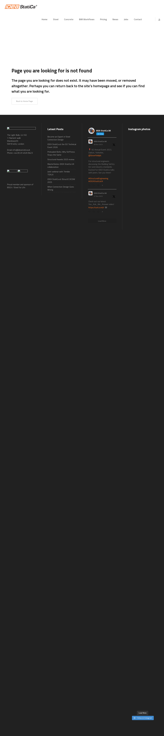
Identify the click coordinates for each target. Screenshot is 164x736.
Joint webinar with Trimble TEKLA (58, 173)
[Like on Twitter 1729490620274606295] (99, 185)
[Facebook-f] (10, 163)
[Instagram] (33, 163)
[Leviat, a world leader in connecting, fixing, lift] (152, 474)
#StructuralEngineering (98, 178)
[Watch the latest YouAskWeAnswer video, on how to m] (142, 587)
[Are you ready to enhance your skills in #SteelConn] (132, 217)
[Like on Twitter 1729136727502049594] (99, 212)
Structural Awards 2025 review (60, 159)
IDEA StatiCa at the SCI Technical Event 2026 (61, 146)
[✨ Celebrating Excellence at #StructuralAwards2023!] (152, 270)
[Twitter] (16, 163)
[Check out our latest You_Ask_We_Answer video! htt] (142, 148)
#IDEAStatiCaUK (95, 181)
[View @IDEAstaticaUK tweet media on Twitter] (106, 207)
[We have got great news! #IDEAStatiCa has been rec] (132, 434)
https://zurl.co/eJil (96, 207)
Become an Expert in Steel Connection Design (58, 138)
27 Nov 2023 (98, 196)
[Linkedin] (27, 163)
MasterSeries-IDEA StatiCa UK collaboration (60, 165)
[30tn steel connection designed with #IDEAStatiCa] (142, 415)
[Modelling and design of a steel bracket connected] (152, 573)
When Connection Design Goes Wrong (60, 188)
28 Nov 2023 (98, 144)
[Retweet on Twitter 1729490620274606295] (94, 185)
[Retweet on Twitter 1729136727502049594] (94, 212)
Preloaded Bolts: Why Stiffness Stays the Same (61, 153)
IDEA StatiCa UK (100, 141)
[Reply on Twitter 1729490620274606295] (90, 185)
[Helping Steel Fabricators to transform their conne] (132, 626)
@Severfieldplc (94, 155)
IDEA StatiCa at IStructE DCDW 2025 (61, 181)
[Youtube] (22, 163)
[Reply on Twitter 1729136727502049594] (90, 212)
